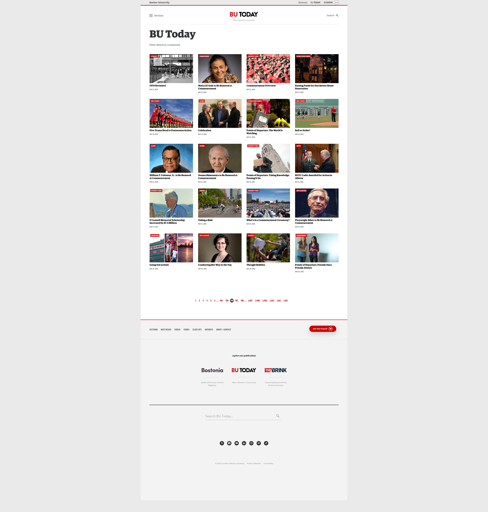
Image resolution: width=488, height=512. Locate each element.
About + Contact (223, 329)
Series (186, 329)
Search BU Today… (219, 416)
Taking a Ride (205, 220)
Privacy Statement (254, 463)
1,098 (257, 300)
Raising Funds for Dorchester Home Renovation (314, 87)
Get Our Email (320, 328)
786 (231, 300)
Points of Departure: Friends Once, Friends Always (313, 266)
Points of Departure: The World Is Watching (265, 132)
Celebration (204, 130)
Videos (177, 329)
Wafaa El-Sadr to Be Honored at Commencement (215, 87)
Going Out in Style (159, 265)
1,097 (250, 300)
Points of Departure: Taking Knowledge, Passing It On (268, 176)
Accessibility (268, 463)
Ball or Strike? (302, 130)
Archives (209, 329)
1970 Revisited (158, 86)
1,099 (264, 300)
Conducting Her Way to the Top (215, 265)
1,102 (286, 300)
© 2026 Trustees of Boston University (229, 463)
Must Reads (166, 329)
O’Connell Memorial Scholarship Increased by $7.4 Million (167, 221)
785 (227, 300)
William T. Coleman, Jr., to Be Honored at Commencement (170, 176)
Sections (153, 329)
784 (221, 300)
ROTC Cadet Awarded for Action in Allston (313, 176)
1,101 (279, 300)
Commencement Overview (261, 86)
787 (236, 300)
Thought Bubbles (256, 265)
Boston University (159, 2)
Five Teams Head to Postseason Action (170, 130)
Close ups (197, 329)
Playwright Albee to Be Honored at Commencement (313, 221)
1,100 (272, 300)
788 (242, 300)
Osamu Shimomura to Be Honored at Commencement (217, 176)
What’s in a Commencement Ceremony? (268, 220)
